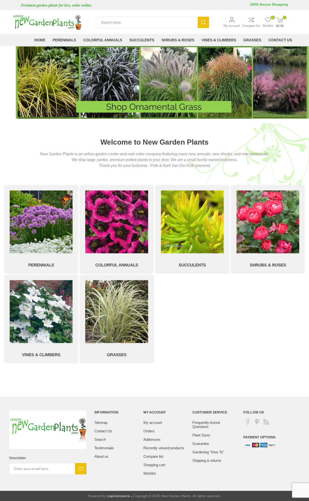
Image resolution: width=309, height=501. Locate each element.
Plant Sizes (201, 435)
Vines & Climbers (41, 355)
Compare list (251, 26)
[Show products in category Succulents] (192, 221)
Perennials (41, 265)
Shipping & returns (206, 460)
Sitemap (100, 422)
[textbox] (147, 22)
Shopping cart (154, 465)
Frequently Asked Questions (206, 424)
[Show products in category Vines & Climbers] (41, 311)
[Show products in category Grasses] (116, 311)
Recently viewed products (163, 448)
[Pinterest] (257, 422)
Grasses (116, 355)
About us (101, 456)
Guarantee (200, 444)
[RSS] (266, 422)
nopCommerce (118, 496)
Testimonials (104, 448)
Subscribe (80, 468)
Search (203, 22)
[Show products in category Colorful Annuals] (116, 221)
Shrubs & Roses (268, 265)
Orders (148, 431)
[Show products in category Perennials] (41, 221)
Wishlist (149, 473)
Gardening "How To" (208, 452)
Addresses (152, 439)
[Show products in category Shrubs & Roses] (267, 221)
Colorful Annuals (116, 265)
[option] (154, 82)
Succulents (192, 265)
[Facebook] (248, 422)
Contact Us (103, 431)
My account (232, 26)
